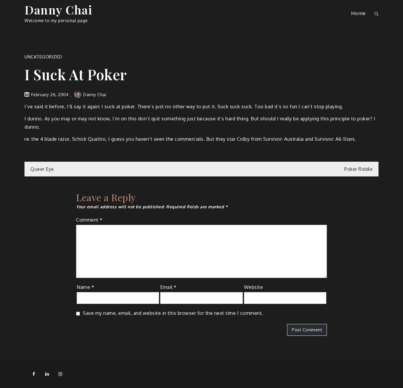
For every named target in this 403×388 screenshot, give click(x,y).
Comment (89, 220)
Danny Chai (58, 9)
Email (168, 287)
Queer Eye (42, 169)
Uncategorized (43, 57)
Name (85, 287)
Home (358, 13)
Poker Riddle (358, 169)
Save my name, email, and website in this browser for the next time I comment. (173, 313)
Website (253, 287)
